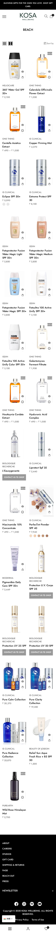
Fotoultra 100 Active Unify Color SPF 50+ (13, 362)
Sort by (50, 43)
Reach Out (8, 875)
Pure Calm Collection (14, 699)
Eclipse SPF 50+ (11, 196)
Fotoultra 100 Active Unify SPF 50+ (40, 309)
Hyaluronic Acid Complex (38, 416)
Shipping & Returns (13, 864)
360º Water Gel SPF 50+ (13, 91)
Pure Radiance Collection (10, 754)
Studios (6, 854)
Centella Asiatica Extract (11, 144)
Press (5, 881)
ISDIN (5, 246)
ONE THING (35, 85)
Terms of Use (38, 919)
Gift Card (7, 859)
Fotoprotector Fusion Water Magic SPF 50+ (14, 309)
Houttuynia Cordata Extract (12, 416)
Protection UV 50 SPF (41, 646)
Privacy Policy (22, 919)
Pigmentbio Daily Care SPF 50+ (11, 584)
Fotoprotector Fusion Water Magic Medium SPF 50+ (41, 254)
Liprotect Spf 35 (38, 467)
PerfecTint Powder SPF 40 (39, 526)
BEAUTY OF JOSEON (39, 748)
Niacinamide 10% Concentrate (12, 526)
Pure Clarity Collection (35, 701)
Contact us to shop (14, 477)
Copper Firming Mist (40, 143)
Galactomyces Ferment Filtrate (37, 362)
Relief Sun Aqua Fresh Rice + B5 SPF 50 (40, 756)
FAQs (5, 870)
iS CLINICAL (35, 138)
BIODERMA (7, 577)
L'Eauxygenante (10, 471)
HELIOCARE (8, 85)
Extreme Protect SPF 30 (40, 198)
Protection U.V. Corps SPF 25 (41, 587)
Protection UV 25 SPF (14, 646)
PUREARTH (7, 805)
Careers (7, 848)
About (5, 843)
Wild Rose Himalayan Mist (14, 811)
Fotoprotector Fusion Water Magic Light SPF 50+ (13, 254)
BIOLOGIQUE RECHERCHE (8, 465)
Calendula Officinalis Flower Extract (40, 91)
